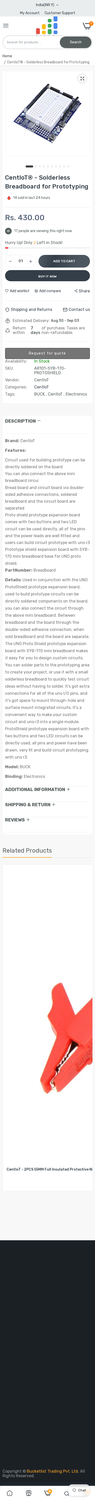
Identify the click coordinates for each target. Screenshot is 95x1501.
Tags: (10, 394)
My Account (30, 13)
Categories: (16, 387)
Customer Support (60, 13)
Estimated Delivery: (31, 320)
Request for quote (47, 353)
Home (7, 56)
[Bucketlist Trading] (46, 26)
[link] (9, 1493)
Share (84, 291)
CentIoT (41, 387)
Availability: (16, 361)
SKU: (9, 368)
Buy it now (47, 276)
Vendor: (12, 380)
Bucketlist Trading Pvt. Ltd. (53, 1471)
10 (68, 166)
